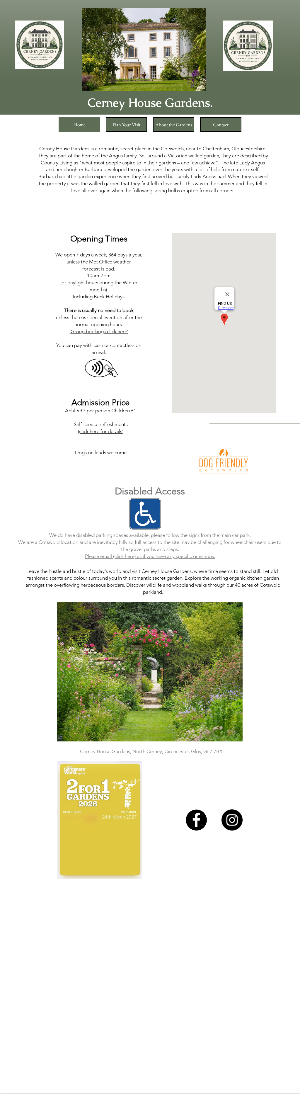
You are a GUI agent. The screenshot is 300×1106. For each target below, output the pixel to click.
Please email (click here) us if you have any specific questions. (150, 556)
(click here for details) (100, 431)
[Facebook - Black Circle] (196, 820)
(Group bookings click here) (98, 331)
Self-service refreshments (101, 424)
